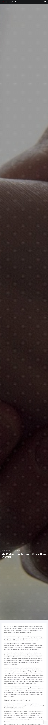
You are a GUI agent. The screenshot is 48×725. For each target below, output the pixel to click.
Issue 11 (3, 550)
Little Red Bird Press (12, 2)
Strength (8, 550)
